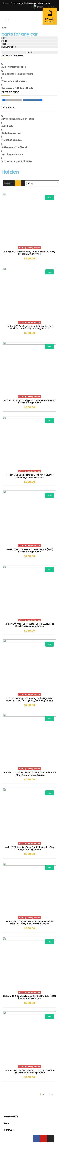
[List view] (24, 183)
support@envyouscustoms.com (33, 3)
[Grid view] (18, 183)
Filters (7, 183)
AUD (52, 7)
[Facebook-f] (36, 1138)
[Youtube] (43, 1138)
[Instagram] (50, 1138)
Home (4, 28)
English (41, 7)
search (29, 52)
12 (52, 1094)
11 (49, 1094)
